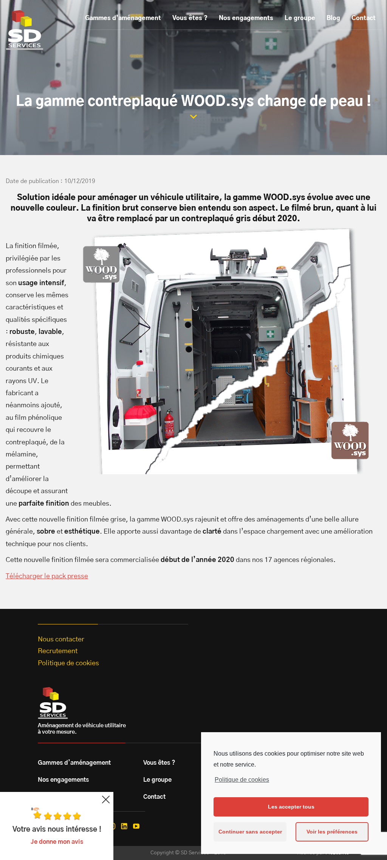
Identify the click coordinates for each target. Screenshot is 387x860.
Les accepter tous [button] (291, 807)
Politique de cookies (242, 779)
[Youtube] (136, 826)
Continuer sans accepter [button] (250, 832)
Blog (333, 18)
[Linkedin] (124, 826)
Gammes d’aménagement (123, 18)
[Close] (106, 799)
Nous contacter (61, 639)
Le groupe (300, 18)
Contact (363, 18)
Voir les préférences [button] (332, 832)
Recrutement (57, 651)
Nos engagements (246, 18)
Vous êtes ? (189, 18)
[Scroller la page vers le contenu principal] (193, 117)
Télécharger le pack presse (47, 576)
